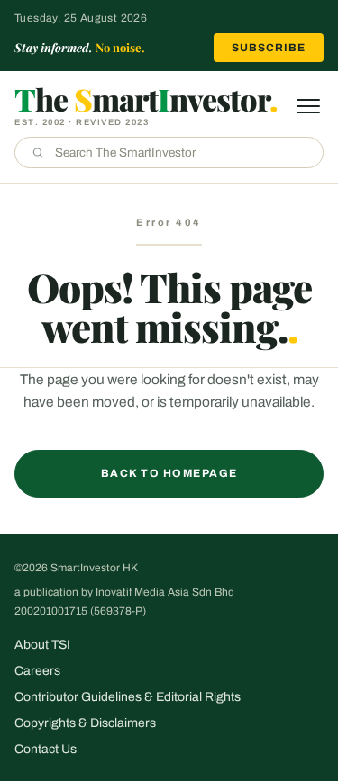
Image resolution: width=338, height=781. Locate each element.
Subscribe (269, 47)
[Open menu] (308, 106)
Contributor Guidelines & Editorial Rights (127, 697)
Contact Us (45, 749)
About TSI (42, 644)
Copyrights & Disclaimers (85, 723)
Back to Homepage (169, 473)
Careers (37, 671)
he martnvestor (146, 99)
